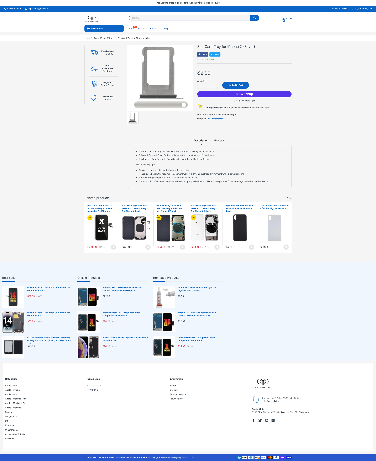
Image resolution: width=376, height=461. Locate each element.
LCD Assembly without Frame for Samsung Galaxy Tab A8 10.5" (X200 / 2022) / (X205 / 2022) (49, 340)
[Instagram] (273, 420)
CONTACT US (94, 385)
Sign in (358, 8)
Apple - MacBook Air (15, 398)
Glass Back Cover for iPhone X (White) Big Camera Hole (274, 207)
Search (173, 385)
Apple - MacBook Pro (15, 403)
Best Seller (9, 277)
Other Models (12, 430)
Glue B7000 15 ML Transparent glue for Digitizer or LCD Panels (197, 289)
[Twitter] (260, 420)
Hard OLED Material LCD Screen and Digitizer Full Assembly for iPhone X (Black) (99, 208)
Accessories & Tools (15, 434)
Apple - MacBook (13, 407)
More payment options (244, 100)
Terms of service (178, 394)
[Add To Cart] (113, 247)
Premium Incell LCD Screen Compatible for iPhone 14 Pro (48, 314)
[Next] (287, 198)
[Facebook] (253, 420)
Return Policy (176, 398)
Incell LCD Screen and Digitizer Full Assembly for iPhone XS (125, 339)
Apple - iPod (11, 394)
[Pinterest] (266, 420)
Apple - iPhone (12, 390)
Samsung (9, 412)
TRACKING (92, 390)
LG (6, 421)
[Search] (254, 18)
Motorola (9, 425)
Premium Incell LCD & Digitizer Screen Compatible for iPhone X (121, 314)
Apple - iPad (11, 385)
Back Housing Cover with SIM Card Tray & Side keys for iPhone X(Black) (135, 208)
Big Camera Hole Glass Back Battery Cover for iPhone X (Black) (239, 208)
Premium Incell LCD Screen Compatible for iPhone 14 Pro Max (48, 289)
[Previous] (290, 198)
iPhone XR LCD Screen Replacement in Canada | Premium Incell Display (122, 289)
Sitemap (174, 390)
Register (368, 8)
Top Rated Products (166, 277)
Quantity (201, 81)
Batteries (9, 438)
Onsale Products (88, 277)
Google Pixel (11, 416)
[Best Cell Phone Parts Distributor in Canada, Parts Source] (91, 18)
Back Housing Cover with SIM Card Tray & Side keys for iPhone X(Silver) (204, 208)
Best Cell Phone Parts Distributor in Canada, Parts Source (121, 457)
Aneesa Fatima (188, 458)
